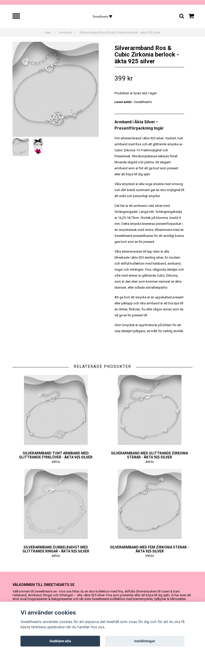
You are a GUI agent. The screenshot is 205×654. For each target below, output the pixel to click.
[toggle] (18, 16)
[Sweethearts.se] (102, 16)
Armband (67, 32)
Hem (50, 32)
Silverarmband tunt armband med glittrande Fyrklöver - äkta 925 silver (55, 455)
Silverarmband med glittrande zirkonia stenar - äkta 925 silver (149, 455)
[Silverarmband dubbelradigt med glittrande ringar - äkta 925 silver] (55, 504)
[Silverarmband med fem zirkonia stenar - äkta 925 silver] (149, 504)
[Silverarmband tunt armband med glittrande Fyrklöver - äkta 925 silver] (55, 410)
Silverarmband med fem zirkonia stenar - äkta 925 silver (149, 549)
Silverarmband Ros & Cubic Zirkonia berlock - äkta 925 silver (120, 32)
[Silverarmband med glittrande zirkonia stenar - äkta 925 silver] (149, 410)
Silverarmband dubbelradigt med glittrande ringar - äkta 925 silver (55, 549)
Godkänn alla (60, 641)
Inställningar (144, 641)
